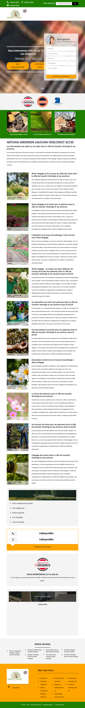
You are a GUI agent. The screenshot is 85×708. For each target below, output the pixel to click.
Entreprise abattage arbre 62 (72, 688)
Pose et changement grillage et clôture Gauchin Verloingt (15, 653)
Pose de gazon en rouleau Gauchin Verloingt (51, 656)
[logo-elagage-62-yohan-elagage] (17, 14)
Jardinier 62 (43, 678)
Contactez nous (40, 65)
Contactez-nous (59, 705)
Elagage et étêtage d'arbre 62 (59, 688)
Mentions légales (48, 705)
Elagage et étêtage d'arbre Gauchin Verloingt (33, 656)
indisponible (14, 2)
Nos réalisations (17, 65)
